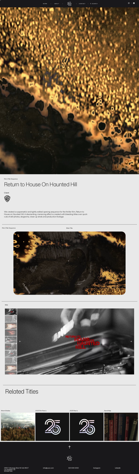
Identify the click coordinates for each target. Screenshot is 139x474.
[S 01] (11, 311)
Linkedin (117, 468)
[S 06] (11, 346)
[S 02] (11, 318)
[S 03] (11, 325)
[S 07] (11, 353)
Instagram (96, 468)
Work (45, 3)
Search (95, 3)
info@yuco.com (48, 468)
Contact (82, 3)
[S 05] (11, 339)
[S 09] (11, 367)
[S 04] (11, 332)
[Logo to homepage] (69, 4)
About (56, 3)
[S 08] (11, 360)
